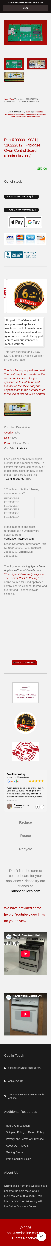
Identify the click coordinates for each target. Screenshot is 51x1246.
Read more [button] (12, 800)
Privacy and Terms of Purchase (25, 1138)
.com (31, 538)
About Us (11, 1145)
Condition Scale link (16, 448)
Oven (12, 99)
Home (6, 99)
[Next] (41, 296)
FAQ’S (25, 1145)
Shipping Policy (15, 1132)
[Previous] (10, 296)
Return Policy (36, 1132)
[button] (42, 807)
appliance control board (28, 114)
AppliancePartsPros (16, 538)
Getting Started (15, 1152)
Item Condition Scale (18, 1158)
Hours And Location (18, 1125)
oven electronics (33, 117)
